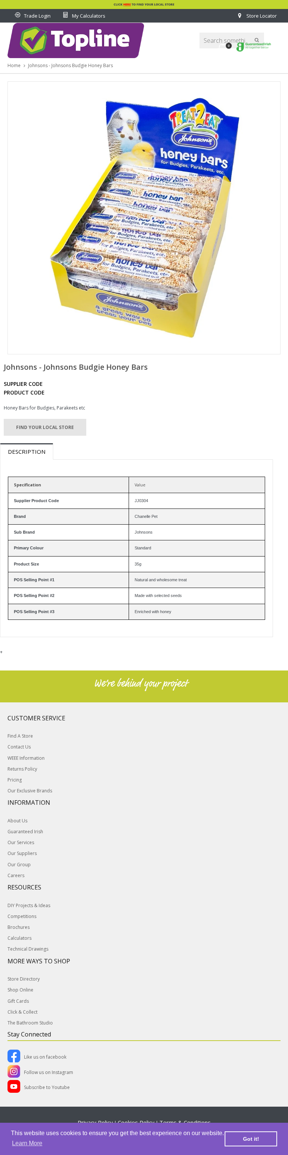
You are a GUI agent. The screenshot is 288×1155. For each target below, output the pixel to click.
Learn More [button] (27, 1143)
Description (26, 451)
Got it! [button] (251, 1139)
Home (14, 65)
